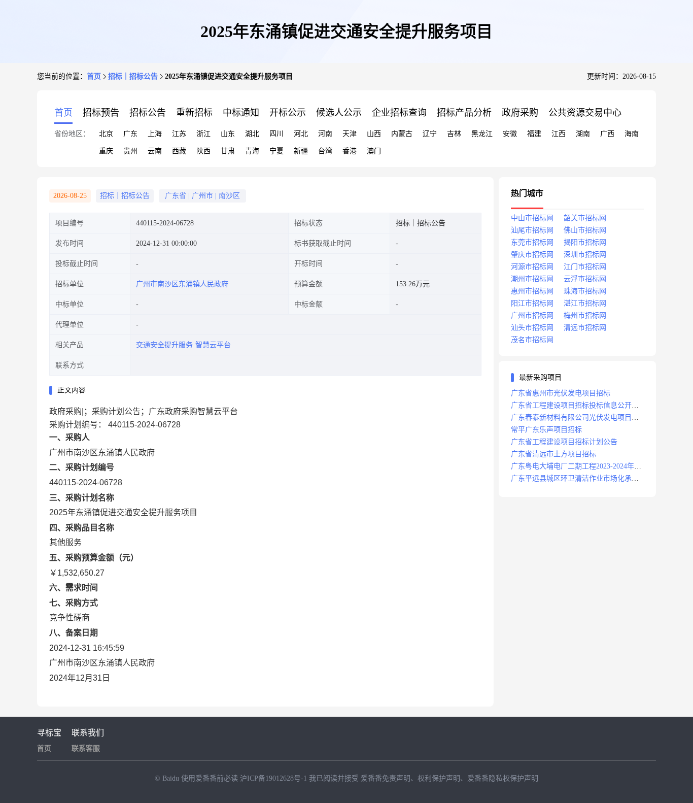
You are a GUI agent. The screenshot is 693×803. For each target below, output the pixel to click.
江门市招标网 (585, 267)
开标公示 (287, 113)
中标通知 (241, 113)
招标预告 (101, 113)
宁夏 (276, 151)
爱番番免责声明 (385, 778)
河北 (301, 134)
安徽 (510, 134)
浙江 (203, 134)
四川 (276, 134)
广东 (130, 134)
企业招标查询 (399, 113)
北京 (106, 134)
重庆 (106, 151)
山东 (228, 134)
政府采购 (520, 113)
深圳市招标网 (585, 254)
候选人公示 (339, 113)
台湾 (325, 151)
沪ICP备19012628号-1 (274, 778)
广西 (607, 134)
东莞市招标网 (532, 242)
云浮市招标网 (585, 279)
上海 (155, 134)
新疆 (301, 151)
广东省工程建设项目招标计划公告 (564, 442)
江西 (558, 134)
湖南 (583, 134)
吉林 (454, 134)
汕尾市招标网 (532, 230)
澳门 (374, 151)
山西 (374, 134)
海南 (632, 134)
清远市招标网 (585, 327)
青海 (252, 151)
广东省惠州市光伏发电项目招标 (560, 393)
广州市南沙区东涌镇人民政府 (182, 284)
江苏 (179, 134)
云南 (155, 151)
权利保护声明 (439, 778)
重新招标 (194, 113)
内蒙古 (401, 134)
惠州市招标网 (532, 291)
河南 (325, 134)
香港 (349, 151)
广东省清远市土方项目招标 (553, 454)
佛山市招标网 (585, 230)
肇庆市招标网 (532, 254)
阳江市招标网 (532, 303)
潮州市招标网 (532, 279)
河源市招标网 (532, 267)
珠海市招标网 (585, 291)
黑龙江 (482, 134)
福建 (534, 134)
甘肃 (228, 151)
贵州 (130, 151)
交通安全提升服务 (164, 345)
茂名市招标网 (532, 340)
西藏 (179, 151)
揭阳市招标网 (585, 242)
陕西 (203, 151)
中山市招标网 (532, 218)
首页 (94, 76)
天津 (349, 134)
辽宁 (430, 134)
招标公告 (147, 113)
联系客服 (86, 748)
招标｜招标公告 (133, 76)
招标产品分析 (464, 113)
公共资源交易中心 (584, 113)
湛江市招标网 (585, 303)
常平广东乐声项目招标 (546, 429)
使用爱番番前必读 (210, 778)
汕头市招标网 (532, 327)
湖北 (252, 134)
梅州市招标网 (585, 315)
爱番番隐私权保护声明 (502, 778)
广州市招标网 (532, 315)
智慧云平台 (213, 345)
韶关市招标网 (585, 218)
